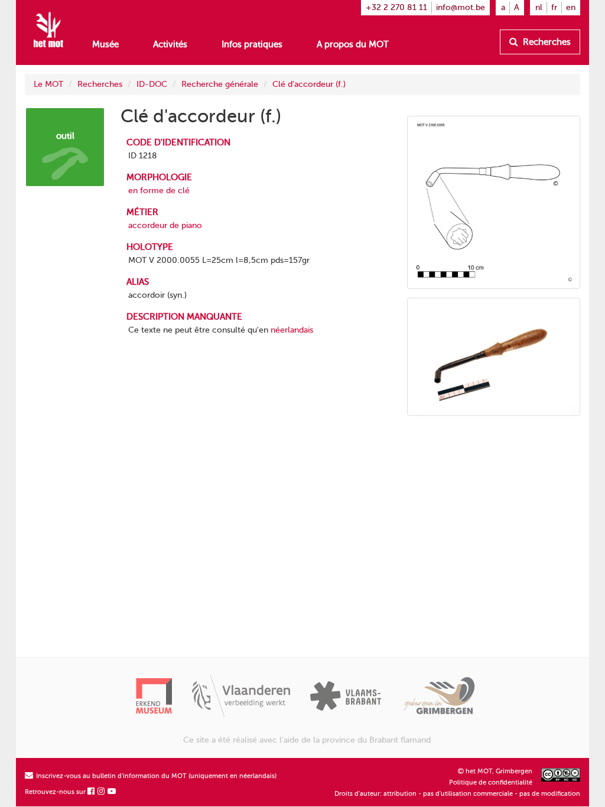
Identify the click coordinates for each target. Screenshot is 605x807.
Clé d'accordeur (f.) (309, 84)
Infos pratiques (252, 44)
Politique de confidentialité (490, 782)
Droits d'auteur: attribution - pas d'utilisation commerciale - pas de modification (457, 794)
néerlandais (292, 330)
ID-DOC (151, 84)
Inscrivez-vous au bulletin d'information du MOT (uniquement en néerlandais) (155, 776)
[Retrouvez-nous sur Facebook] (91, 792)
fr (554, 7)
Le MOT (48, 84)
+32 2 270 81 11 (396, 7)
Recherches (546, 42)
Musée (105, 44)
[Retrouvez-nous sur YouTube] (112, 792)
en (570, 7)
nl (538, 7)
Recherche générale (219, 84)
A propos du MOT (353, 44)
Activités (170, 44)
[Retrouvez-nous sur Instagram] (101, 792)
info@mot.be (460, 7)
